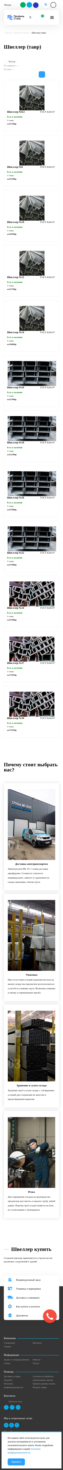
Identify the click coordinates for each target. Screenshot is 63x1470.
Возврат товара (40, 1387)
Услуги (36, 1363)
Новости (37, 1360)
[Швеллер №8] (32, 153)
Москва (7, 5)
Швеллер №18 (15, 442)
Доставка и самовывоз (27, 1297)
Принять (16, 1461)
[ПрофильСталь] (16, 17)
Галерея (7, 1346)
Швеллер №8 (15, 166)
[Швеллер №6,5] (32, 97)
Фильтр (12, 61)
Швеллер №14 (15, 332)
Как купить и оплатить (28, 1306)
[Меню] (52, 17)
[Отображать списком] (49, 74)
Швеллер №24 (15, 607)
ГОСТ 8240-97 (47, 112)
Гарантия (8, 1380)
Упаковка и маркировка (28, 1288)
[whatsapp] (23, 5)
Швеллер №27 (15, 663)
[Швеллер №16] (32, 373)
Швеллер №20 (15, 497)
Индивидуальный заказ (28, 1280)
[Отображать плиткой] (42, 74)
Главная (8, 33)
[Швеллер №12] (32, 263)
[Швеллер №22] (32, 538)
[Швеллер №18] (32, 428)
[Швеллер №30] (32, 704)
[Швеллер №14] (32, 318)
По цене (7, 69)
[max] (36, 5)
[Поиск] (30, 17)
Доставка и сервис (12, 1376)
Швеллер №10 (15, 222)
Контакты (37, 1343)
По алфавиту (10, 66)
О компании (9, 1343)
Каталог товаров (21, 33)
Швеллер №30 (15, 718)
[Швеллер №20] (32, 483)
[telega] (29, 5)
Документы (22, 1315)
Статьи (7, 1363)
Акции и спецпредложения (16, 1360)
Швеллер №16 (15, 387)
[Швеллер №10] (32, 208)
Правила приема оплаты (44, 1384)
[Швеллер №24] (32, 593)
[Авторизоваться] (53, 5)
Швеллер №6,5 (16, 111)
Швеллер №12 (15, 277)
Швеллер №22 (15, 552)
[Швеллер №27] (32, 649)
